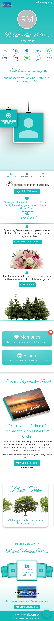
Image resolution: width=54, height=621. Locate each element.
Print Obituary (28, 191)
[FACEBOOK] (16, 51)
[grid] (27, 133)
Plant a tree (27, 284)
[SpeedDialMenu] (47, 614)
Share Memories (29, 607)
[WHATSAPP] (49, 51)
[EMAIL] (16, 58)
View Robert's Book (27, 463)
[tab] (11, 175)
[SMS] (27, 58)
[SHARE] (38, 58)
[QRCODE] (5, 51)
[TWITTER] (38, 51)
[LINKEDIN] (5, 58)
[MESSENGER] (27, 51)
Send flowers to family (27, 242)
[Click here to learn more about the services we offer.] (27, 592)
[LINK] (49, 58)
